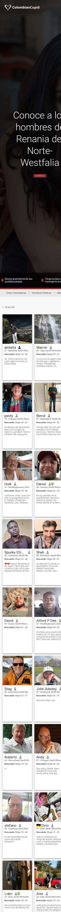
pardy (8, 416)
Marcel (41, 347)
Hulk (8, 484)
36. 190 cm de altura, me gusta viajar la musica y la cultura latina (15, 361)
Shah (40, 552)
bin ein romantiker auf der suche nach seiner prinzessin (15, 839)
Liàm (8, 894)
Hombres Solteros (41, 293)
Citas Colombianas (16, 293)
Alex (39, 894)
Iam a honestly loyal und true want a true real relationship (17, 906)
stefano (10, 825)
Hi (5, 768)
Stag (8, 689)
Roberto (10, 757)
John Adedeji (46, 689)
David (8, 621)
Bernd (40, 416)
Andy (40, 757)
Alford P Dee (46, 621)
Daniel (41, 484)
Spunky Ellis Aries (15, 552)
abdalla (10, 347)
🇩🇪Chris (42, 825)
